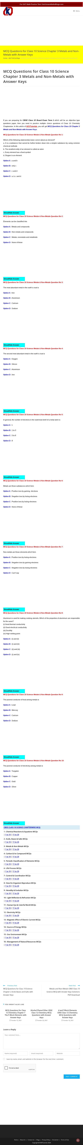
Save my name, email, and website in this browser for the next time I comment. (35, 1059)
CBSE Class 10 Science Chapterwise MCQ (22, 827)
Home (5, 58)
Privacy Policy (46, 1140)
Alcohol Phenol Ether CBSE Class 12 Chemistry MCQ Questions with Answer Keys (41, 1014)
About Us (23, 1140)
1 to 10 (8, 834)
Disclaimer (55, 1140)
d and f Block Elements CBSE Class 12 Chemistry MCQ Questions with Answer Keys (67, 1014)
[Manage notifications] (78, 1140)
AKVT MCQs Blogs (14, 58)
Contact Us (31, 1140)
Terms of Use (65, 1140)
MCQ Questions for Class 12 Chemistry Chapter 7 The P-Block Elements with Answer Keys (15, 1014)
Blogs (38, 1140)
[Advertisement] (41, 31)
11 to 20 (16, 834)
